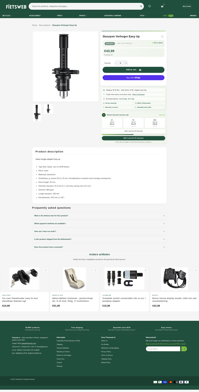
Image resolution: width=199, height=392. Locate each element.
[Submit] (184, 348)
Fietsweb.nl (19, 379)
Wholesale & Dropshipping (110, 348)
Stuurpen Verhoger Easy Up (64, 25)
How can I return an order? (99, 231)
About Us (104, 341)
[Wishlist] (149, 6)
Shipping (59, 344)
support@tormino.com (28, 343)
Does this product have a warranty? (99, 247)
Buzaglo (109, 43)
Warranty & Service (63, 352)
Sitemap (59, 366)
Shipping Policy (106, 359)
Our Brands (105, 344)
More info (162, 115)
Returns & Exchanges (64, 355)
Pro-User (6, 295)
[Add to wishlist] (162, 37)
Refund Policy (106, 362)
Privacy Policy (106, 352)
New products (44, 25)
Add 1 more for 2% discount (133, 138)
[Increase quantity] (126, 63)
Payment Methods (63, 348)
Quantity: (107, 63)
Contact (59, 362)
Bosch (155, 295)
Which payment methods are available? (99, 223)
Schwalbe (106, 295)
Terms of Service (107, 355)
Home (34, 25)
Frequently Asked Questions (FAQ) (68, 341)
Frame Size (60, 359)
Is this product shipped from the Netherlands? (99, 239)
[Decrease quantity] (116, 63)
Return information (138, 94)
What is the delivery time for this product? (99, 215)
